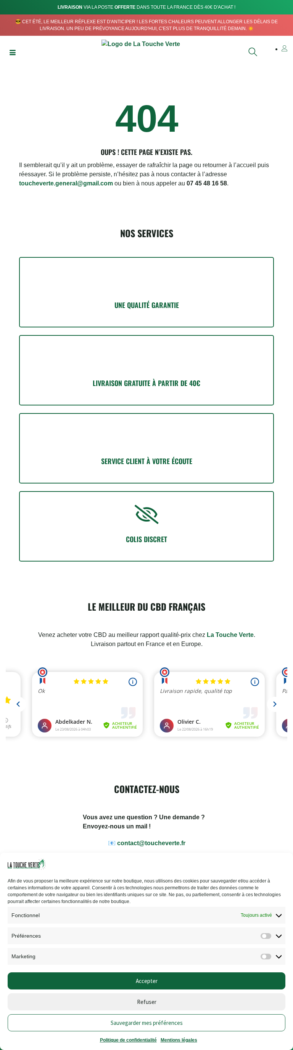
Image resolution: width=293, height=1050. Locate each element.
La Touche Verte (230, 635)
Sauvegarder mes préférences (147, 1022)
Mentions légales (179, 1040)
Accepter (147, 981)
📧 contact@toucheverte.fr (146, 843)
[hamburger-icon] (12, 53)
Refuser (146, 1001)
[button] (253, 54)
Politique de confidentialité (128, 1040)
